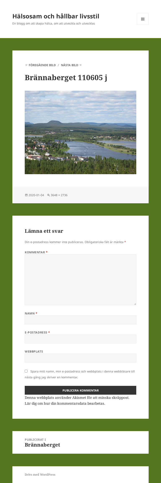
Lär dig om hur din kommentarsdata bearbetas (64, 403)
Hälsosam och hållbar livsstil (55, 16)
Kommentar (36, 252)
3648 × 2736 (59, 195)
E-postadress (37, 332)
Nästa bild (69, 65)
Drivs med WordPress (40, 475)
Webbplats (34, 351)
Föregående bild (42, 65)
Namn (31, 313)
